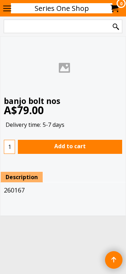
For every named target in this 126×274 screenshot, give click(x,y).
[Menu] (7, 8)
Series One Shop (62, 8)
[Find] (116, 27)
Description (22, 177)
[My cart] (114, 8)
